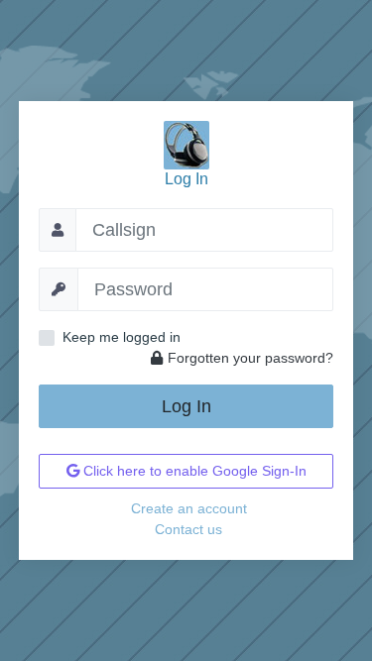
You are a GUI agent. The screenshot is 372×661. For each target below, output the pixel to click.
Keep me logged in (121, 337)
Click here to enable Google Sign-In (193, 471)
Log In (186, 406)
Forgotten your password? (250, 358)
